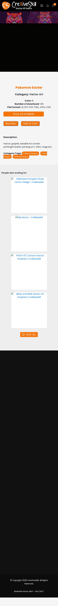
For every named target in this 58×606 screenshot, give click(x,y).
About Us (29, 390)
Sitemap (29, 535)
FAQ (29, 520)
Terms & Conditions (29, 499)
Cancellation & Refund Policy (29, 510)
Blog (29, 525)
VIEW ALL (31, 334)
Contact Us (29, 530)
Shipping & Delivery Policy (29, 515)
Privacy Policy (29, 504)
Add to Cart (30, 123)
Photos (29, 395)
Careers (29, 540)
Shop (29, 405)
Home (29, 385)
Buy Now (11, 123)
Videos (29, 400)
